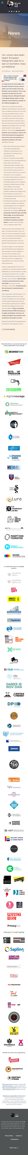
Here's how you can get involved (14, 1097)
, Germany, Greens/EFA (14, 1084)
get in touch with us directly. (14, 1104)
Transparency (15, 1139)
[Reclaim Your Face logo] (14, 1115)
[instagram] (14, 11)
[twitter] (9, 11)
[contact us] (19, 11)
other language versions (16, 324)
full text (9, 321)
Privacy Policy (9, 1135)
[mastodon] (16, 11)
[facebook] (12, 11)
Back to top (13, 1147)
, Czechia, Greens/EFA (14, 1086)
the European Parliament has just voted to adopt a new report (13, 86)
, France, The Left (14, 1087)
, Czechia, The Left (14, 1089)
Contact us (19, 1135)
